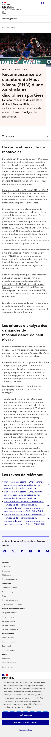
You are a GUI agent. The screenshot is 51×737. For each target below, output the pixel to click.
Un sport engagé (8, 617)
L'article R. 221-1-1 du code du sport (19, 158)
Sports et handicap (9, 638)
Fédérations (6, 575)
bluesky (47, 551)
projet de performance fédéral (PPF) (28, 290)
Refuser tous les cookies (25, 722)
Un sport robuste (8, 621)
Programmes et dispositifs (12, 604)
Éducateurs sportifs (9, 579)
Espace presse (7, 667)
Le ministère (6, 583)
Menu (47, 3)
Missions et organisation (11, 592)
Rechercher (42, 3)
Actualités (6, 658)
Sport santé (6, 646)
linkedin (21, 551)
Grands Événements (9, 587)
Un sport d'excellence (10, 613)
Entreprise (6, 571)
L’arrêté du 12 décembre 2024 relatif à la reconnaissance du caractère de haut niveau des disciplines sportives (24, 485)
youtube (39, 551)
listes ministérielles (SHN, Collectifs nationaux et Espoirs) (23, 284)
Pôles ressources (8, 633)
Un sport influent (8, 625)
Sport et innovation (9, 642)
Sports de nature (8, 650)
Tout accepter (25, 714)
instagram (30, 551)
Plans (4, 596)
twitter (13, 551)
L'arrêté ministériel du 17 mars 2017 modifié (23, 190)
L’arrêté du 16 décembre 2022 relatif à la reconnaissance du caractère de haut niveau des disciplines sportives (24, 495)
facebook (4, 551)
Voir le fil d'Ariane (8, 27)
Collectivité (6, 567)
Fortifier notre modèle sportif (13, 608)
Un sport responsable (10, 629)
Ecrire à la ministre (9, 663)
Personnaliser (25, 730)
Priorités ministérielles (10, 600)
